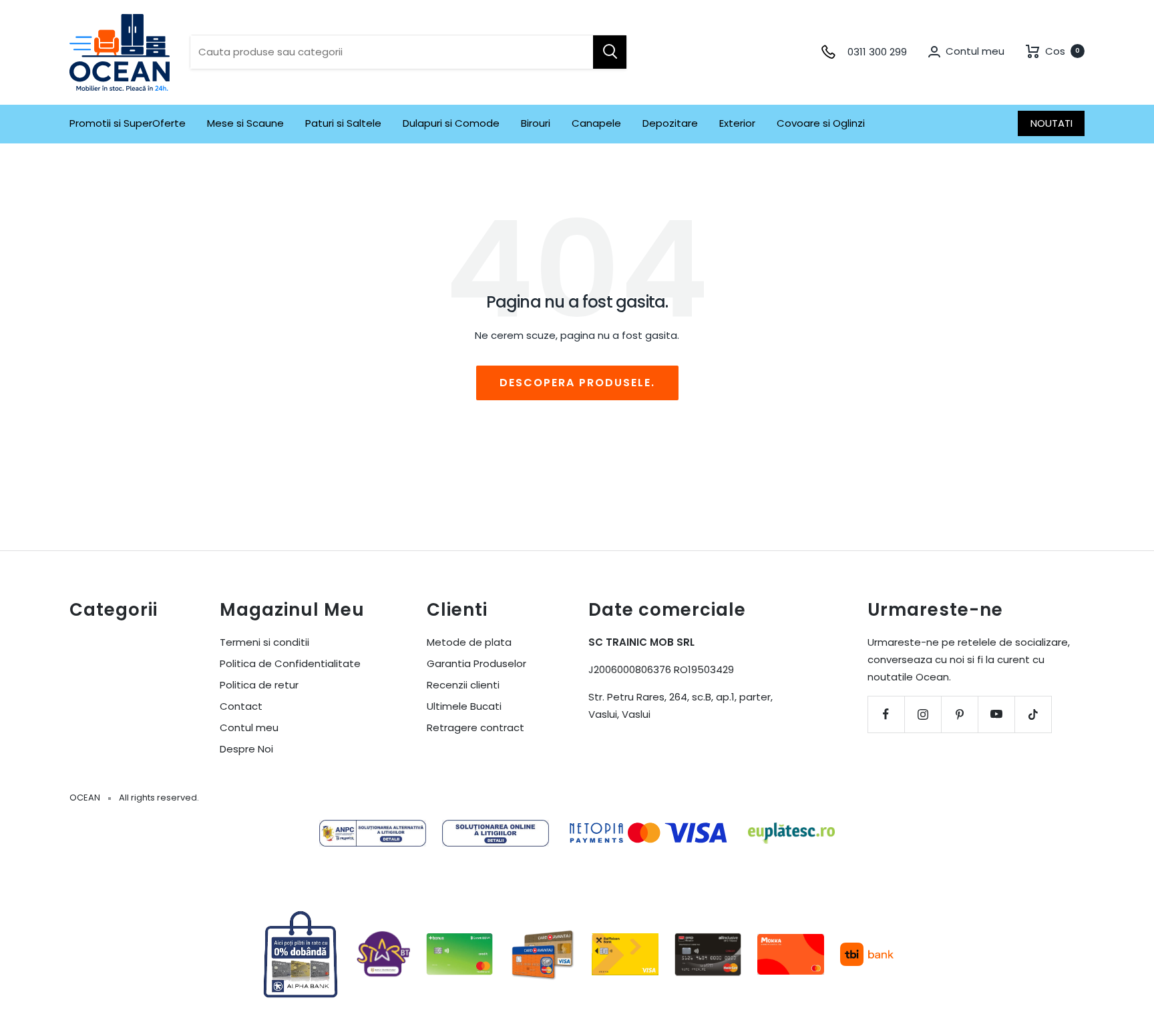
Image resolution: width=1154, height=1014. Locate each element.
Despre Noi (246, 749)
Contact (241, 706)
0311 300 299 (877, 52)
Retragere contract (475, 727)
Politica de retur (259, 685)
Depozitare (670, 123)
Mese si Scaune (245, 123)
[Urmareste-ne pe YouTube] (996, 714)
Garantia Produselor (476, 663)
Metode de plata (469, 642)
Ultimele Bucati (464, 706)
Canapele (596, 123)
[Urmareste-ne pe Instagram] (922, 714)
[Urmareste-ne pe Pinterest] (959, 714)
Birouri (535, 123)
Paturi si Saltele (343, 123)
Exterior (737, 123)
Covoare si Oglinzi (821, 123)
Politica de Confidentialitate (290, 663)
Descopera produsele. (577, 382)
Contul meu (249, 727)
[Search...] (609, 52)
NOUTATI (1051, 123)
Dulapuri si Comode (451, 123)
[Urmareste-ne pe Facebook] (886, 714)
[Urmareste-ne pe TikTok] (1032, 714)
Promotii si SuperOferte (127, 123)
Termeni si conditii (264, 642)
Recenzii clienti (463, 685)
